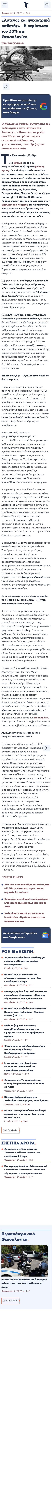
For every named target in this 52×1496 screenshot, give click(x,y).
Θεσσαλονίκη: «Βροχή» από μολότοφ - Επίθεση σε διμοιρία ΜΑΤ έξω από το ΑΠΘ (26, 902)
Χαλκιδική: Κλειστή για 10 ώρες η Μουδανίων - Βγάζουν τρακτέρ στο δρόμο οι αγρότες (24, 917)
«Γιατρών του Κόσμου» (14, 205)
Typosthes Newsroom (12, 43)
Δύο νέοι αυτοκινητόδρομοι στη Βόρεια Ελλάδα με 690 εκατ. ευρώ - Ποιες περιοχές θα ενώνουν (27, 888)
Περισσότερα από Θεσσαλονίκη (18, 1236)
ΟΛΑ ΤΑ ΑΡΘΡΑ (10, 1130)
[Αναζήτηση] (47, 4)
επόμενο (46, 748)
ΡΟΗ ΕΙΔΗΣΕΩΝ (17, 951)
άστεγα (17, 163)
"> (20, 106)
